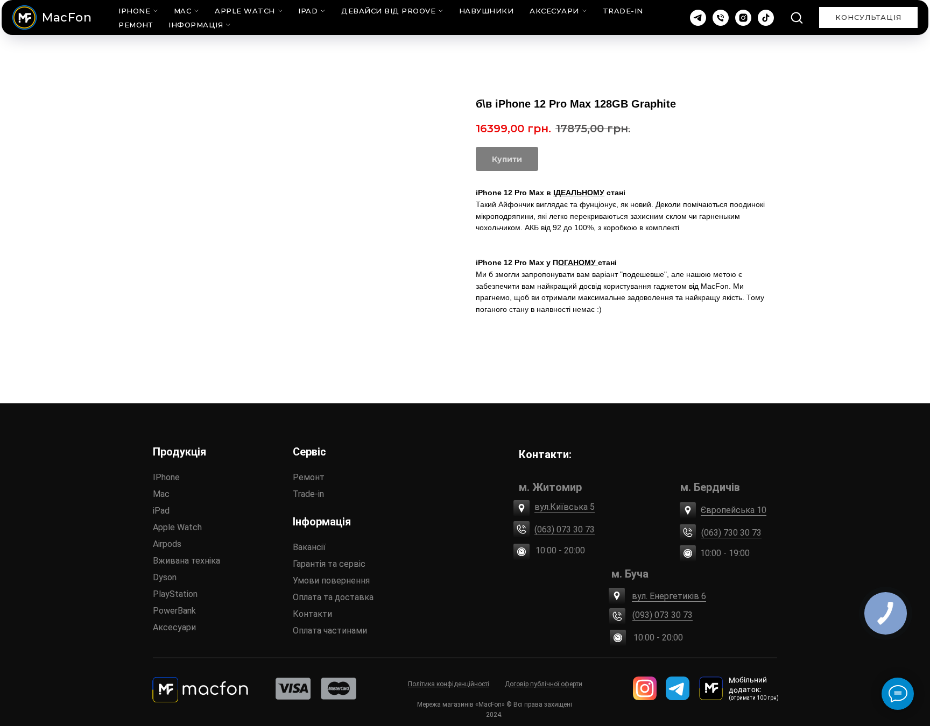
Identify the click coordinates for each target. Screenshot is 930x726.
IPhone (166, 477)
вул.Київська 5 (564, 507)
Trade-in (308, 494)
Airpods (167, 544)
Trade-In (623, 10)
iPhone (134, 10)
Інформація (195, 24)
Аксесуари (554, 10)
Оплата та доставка (333, 597)
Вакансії (309, 547)
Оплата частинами (330, 630)
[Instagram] (743, 18)
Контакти (312, 614)
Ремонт (135, 24)
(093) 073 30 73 (662, 615)
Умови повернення (331, 580)
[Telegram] (698, 18)
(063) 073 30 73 (564, 529)
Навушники (486, 10)
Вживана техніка (186, 561)
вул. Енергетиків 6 (669, 596)
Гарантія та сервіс (329, 564)
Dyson (165, 577)
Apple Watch (245, 10)
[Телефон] (721, 18)
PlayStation (175, 594)
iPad (308, 10)
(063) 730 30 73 (731, 533)
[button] (796, 17)
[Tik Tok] (766, 18)
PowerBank (174, 611)
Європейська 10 (733, 510)
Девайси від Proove (388, 10)
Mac (183, 10)
